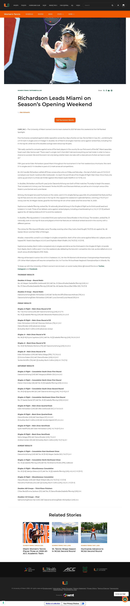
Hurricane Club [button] (34, 5)
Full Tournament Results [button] (65, 120)
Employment (47, 588)
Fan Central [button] (64, 5)
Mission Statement (79, 588)
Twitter (101, 266)
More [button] (71, 14)
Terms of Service (103, 588)
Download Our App (70, 590)
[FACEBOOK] (106, 90)
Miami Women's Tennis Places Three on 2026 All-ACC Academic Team (35, 551)
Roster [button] (40, 14)
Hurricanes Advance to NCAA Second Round (92, 550)
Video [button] (78, 5)
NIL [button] (72, 5)
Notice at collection (53, 603)
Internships (57, 588)
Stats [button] (59, 14)
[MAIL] (108, 90)
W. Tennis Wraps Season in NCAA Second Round (64, 550)
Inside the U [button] (53, 5)
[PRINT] (111, 90)
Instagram (22, 269)
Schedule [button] (29, 14)
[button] (118, 5)
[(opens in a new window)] (29, 569)
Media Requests (67, 588)
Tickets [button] (23, 5)
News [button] (50, 14)
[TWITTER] (103, 90)
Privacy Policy (92, 588)
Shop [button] (44, 5)
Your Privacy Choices (71, 603)
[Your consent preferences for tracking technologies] (3, 602)
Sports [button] (16, 5)
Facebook (33, 269)
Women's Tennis (12, 14)
